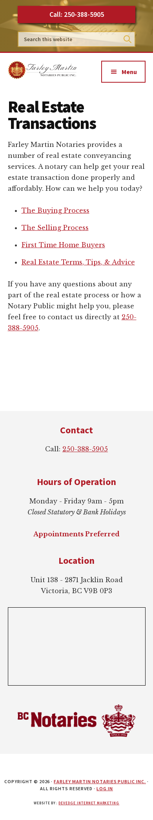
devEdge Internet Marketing (88, 803)
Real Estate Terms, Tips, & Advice (78, 262)
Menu (129, 72)
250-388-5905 (85, 449)
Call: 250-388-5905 (76, 14)
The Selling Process (55, 228)
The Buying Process (55, 210)
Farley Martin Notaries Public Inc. (100, 781)
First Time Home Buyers (63, 245)
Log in (105, 788)
